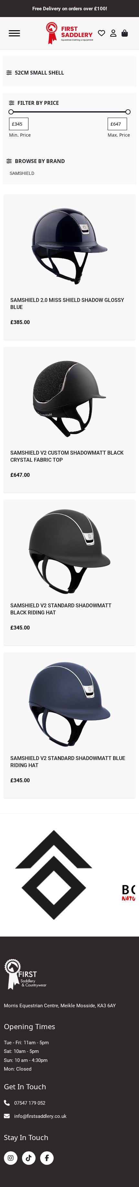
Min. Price (20, 135)
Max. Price (119, 135)
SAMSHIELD (22, 173)
